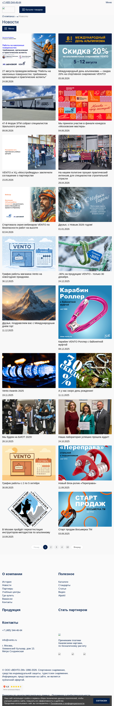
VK (3, 634)
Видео (61, 592)
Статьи (62, 588)
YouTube (9, 634)
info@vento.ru (9, 640)
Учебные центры (11, 592)
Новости (6, 585)
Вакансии (7, 599)
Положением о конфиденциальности (67, 703)
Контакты (7, 602)
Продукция (11, 610)
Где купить (8, 595)
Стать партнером (72, 610)
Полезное (66, 574)
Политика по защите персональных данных (26, 695)
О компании (12, 574)
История (6, 582)
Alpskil (61, 595)
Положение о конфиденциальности (71, 695)
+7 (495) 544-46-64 (11, 2)
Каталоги (63, 582)
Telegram (14, 634)
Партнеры (7, 588)
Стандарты (64, 585)
